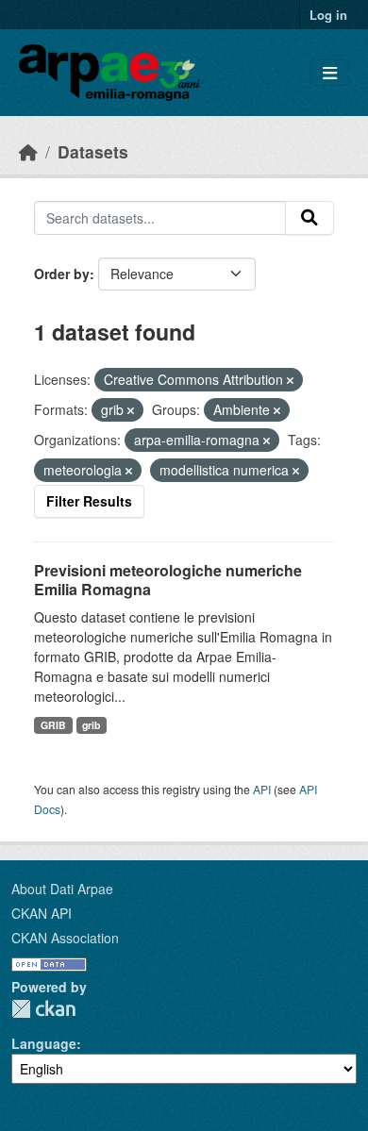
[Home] (28, 151)
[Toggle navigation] (329, 73)
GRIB (53, 725)
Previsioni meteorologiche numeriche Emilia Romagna (168, 580)
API (262, 789)
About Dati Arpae (62, 888)
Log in (328, 15)
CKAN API (41, 913)
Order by (62, 273)
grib (91, 725)
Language (43, 1043)
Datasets (93, 151)
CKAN (43, 1009)
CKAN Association (65, 937)
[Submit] (309, 218)
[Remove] (290, 380)
